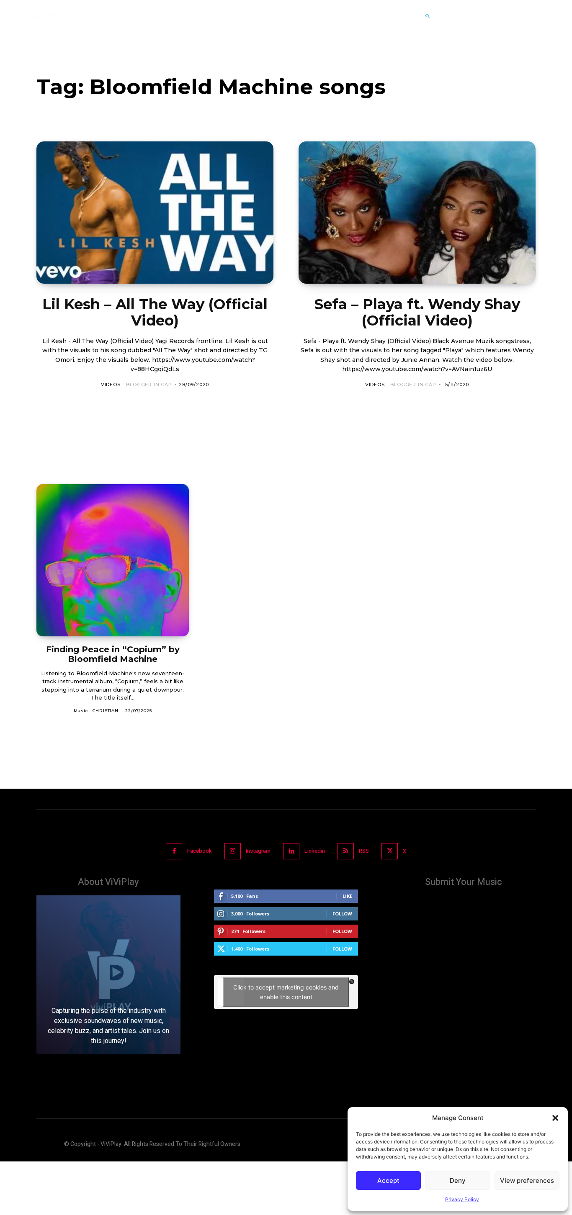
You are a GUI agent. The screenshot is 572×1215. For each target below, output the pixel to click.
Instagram (258, 851)
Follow (342, 913)
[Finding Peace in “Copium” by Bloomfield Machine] (112, 560)
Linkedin (314, 851)
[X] (389, 851)
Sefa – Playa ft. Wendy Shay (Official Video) (417, 312)
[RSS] (346, 851)
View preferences (527, 1180)
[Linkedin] (291, 851)
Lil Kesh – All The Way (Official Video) (155, 312)
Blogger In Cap (149, 384)
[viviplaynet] (39, 16)
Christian (106, 710)
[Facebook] (174, 851)
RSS (364, 851)
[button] (555, 1118)
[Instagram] (232, 851)
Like (347, 896)
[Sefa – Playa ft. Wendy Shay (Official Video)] (417, 212)
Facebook (199, 851)
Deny (458, 1180)
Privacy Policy (462, 1199)
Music (81, 710)
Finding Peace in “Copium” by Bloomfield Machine (113, 654)
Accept (388, 1180)
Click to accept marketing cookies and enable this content (286, 992)
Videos (111, 384)
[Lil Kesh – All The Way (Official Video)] (154, 212)
